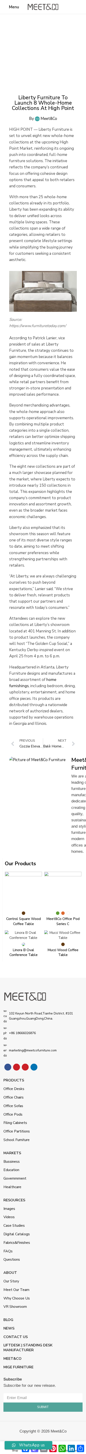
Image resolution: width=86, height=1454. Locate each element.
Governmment (14, 1178)
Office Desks (13, 1088)
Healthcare (12, 1187)
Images (9, 1208)
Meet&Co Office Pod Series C (63, 921)
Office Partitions (16, 1131)
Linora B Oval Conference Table (23, 952)
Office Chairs (13, 1097)
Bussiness (11, 1161)
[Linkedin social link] (34, 1067)
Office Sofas (13, 1105)
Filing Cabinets (15, 1122)
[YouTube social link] (16, 1067)
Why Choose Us (16, 1298)
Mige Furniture (18, 1367)
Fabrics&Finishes (16, 1242)
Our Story (11, 1281)
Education (11, 1169)
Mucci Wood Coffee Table (62, 952)
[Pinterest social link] (25, 1067)
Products (13, 1080)
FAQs (8, 1251)
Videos (9, 1217)
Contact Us (15, 1336)
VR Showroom (15, 1306)
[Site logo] (43, 6)
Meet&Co (12, 1358)
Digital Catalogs (16, 1234)
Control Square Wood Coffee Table (23, 921)
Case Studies (14, 1225)
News (8, 1328)
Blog (8, 1319)
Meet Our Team (16, 1289)
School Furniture (16, 1139)
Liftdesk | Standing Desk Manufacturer (28, 1348)
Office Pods (12, 1114)
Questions (11, 1259)
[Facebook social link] (7, 1067)
